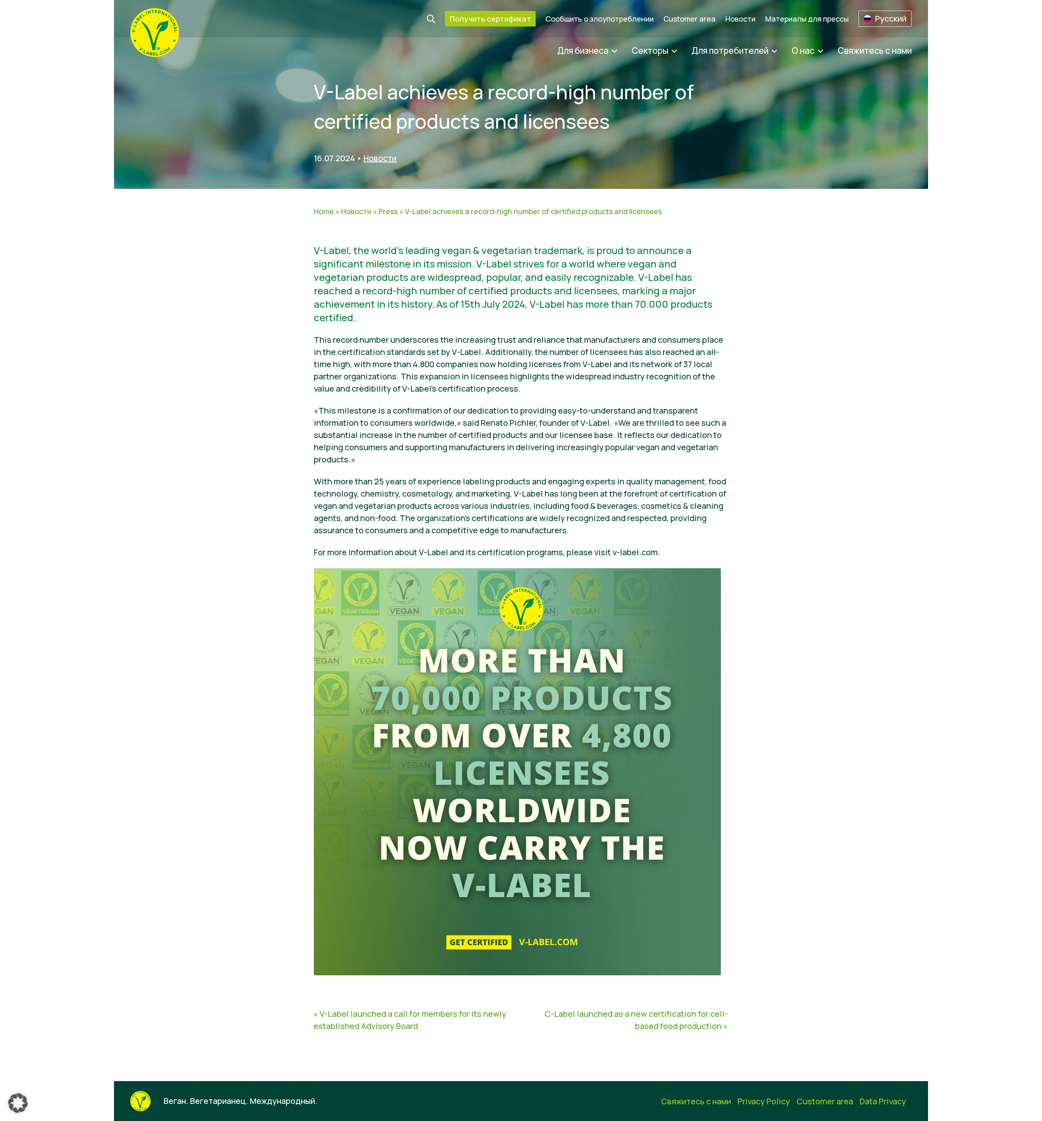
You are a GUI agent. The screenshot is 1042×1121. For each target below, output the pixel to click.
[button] (18, 1103)
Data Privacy (883, 1101)
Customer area (689, 19)
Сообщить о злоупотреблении (599, 19)
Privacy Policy (764, 1101)
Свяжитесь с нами (875, 50)
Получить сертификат (490, 19)
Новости (740, 19)
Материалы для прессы (807, 19)
